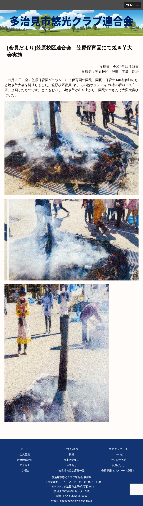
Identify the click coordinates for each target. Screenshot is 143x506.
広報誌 (25, 470)
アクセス (25, 465)
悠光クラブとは (118, 449)
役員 (71, 454)
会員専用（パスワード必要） (118, 470)
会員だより (118, 465)
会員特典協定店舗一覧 (71, 470)
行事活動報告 (71, 459)
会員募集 (25, 454)
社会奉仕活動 (118, 459)
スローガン (118, 454)
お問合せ (71, 465)
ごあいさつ (71, 449)
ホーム (25, 449)
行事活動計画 (25, 459)
